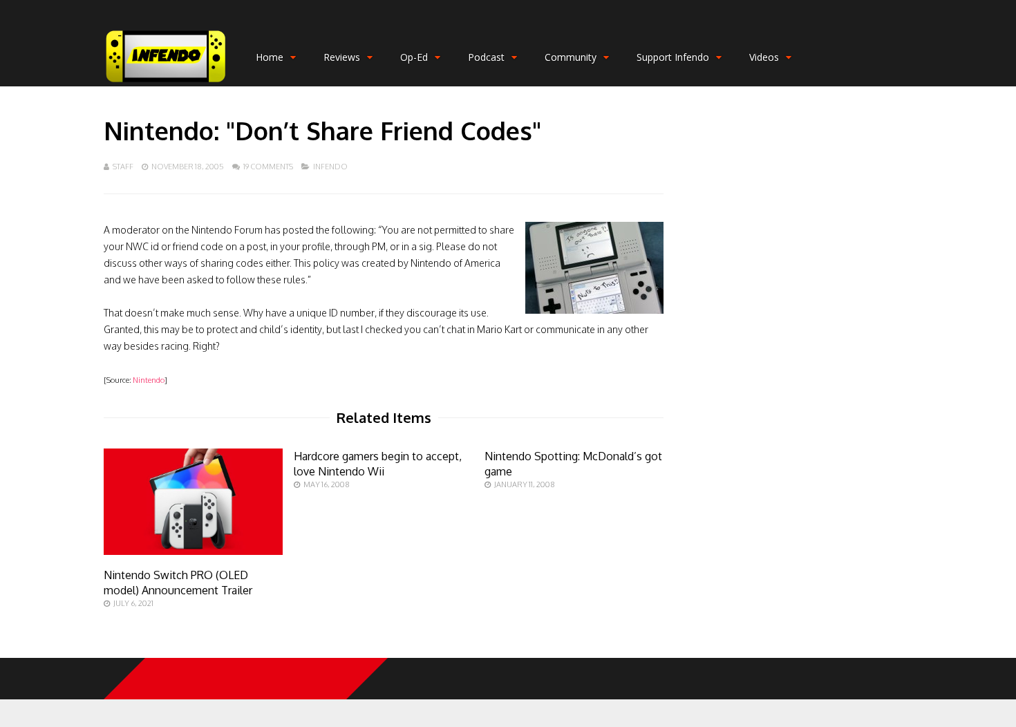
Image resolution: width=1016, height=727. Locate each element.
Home (269, 57)
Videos (764, 57)
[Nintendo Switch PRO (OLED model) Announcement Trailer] (193, 551)
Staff (123, 166)
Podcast (486, 57)
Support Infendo (673, 57)
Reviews (341, 57)
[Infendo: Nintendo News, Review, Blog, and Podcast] (166, 83)
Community (570, 57)
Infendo (330, 166)
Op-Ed (414, 57)
